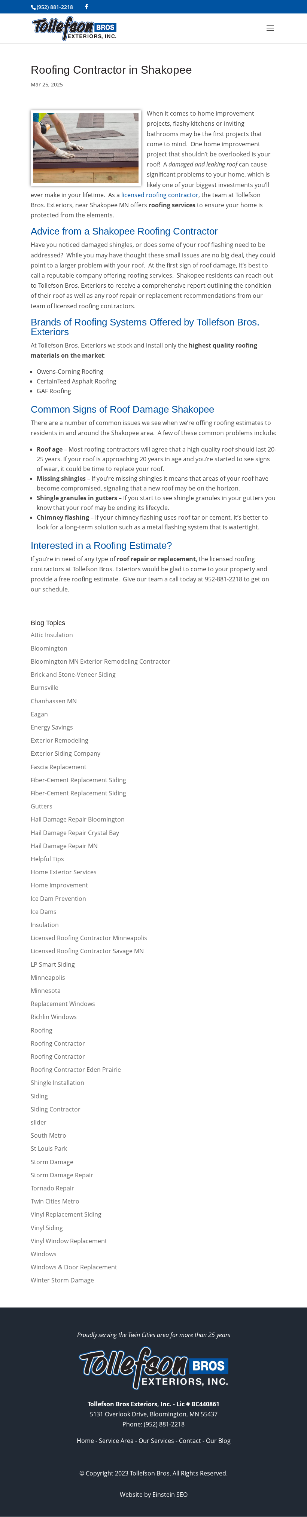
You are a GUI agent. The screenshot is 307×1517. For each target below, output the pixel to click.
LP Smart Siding (53, 964)
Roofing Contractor (58, 1043)
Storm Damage (52, 1162)
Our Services (156, 1441)
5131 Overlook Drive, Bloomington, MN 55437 (154, 1414)
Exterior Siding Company (65, 753)
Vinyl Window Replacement (69, 1241)
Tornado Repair (52, 1188)
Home (85, 1441)
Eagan (39, 714)
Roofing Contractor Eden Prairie (76, 1069)
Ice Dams (44, 912)
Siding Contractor (55, 1109)
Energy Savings (52, 727)
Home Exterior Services (64, 872)
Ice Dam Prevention (58, 898)
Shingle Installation (57, 1083)
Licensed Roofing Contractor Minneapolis (89, 938)
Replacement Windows (63, 1004)
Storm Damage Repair (62, 1175)
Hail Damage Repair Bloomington (78, 819)
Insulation (45, 925)
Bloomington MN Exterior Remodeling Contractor (100, 661)
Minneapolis (48, 977)
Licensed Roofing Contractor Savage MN (87, 951)
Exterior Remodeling (59, 740)
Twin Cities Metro (55, 1201)
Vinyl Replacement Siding (66, 1214)
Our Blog (218, 1441)
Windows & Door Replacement (74, 1267)
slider (38, 1122)
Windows (44, 1254)
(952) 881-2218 (55, 6)
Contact (190, 1441)
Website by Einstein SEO (154, 1494)
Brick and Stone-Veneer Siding (73, 674)
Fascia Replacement (58, 767)
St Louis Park (49, 1148)
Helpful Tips (47, 859)
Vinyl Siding (47, 1228)
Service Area (116, 1441)
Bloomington (49, 648)
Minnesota (46, 991)
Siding (39, 1096)
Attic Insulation (52, 635)
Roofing (41, 1030)
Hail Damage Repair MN (64, 846)
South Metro (48, 1135)
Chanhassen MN (54, 701)
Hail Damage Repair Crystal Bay (75, 833)
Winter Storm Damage (62, 1280)
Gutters (41, 806)
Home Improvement (59, 885)
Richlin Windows (54, 1017)
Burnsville (44, 687)
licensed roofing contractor (159, 195)
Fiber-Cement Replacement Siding (78, 780)
